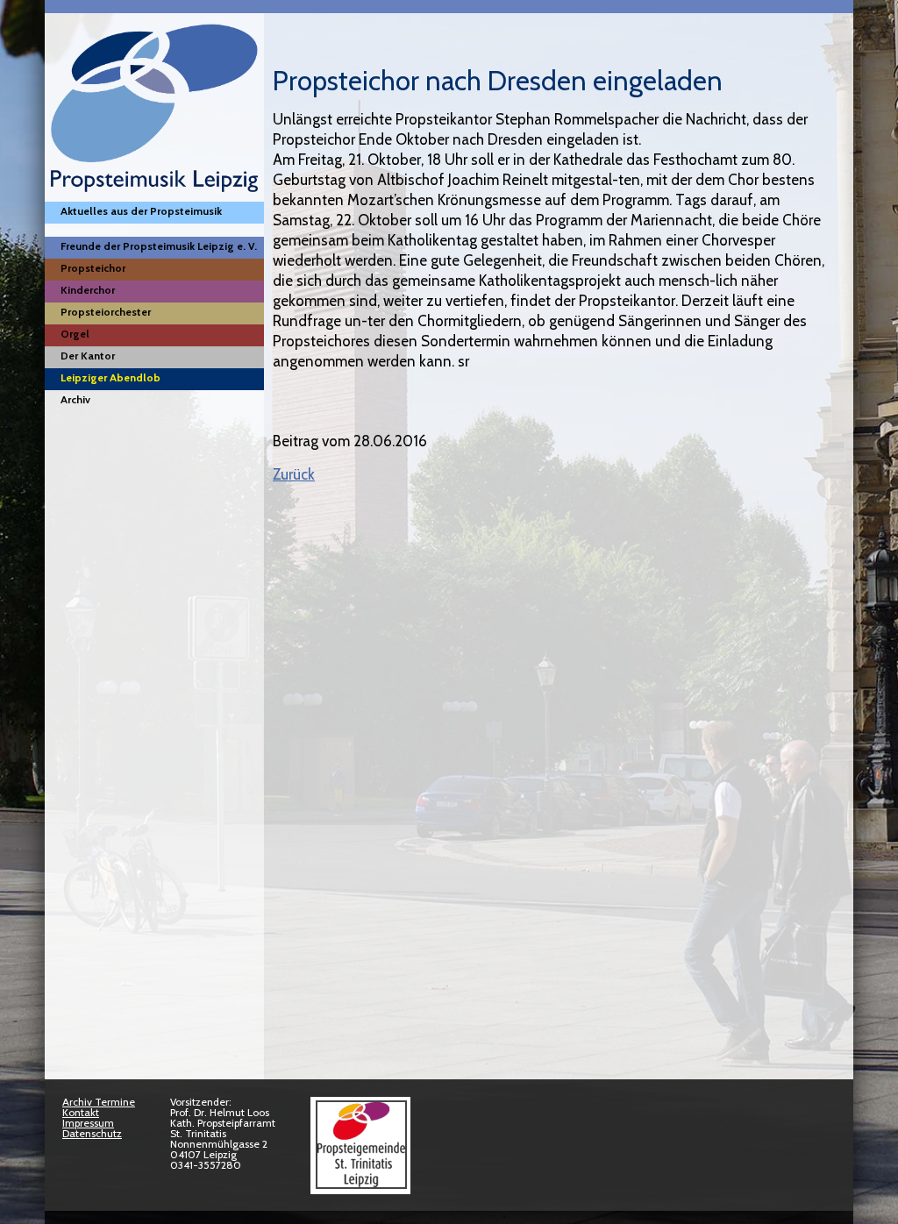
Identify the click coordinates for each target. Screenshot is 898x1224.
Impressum (88, 1122)
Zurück (294, 474)
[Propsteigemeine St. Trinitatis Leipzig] (360, 1185)
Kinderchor (88, 289)
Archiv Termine (98, 1101)
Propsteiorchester (106, 311)
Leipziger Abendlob (110, 377)
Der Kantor (88, 355)
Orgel (75, 333)
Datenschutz (92, 1133)
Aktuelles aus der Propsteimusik (141, 210)
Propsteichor (93, 267)
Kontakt (80, 1112)
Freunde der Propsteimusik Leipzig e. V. (159, 246)
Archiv (75, 399)
